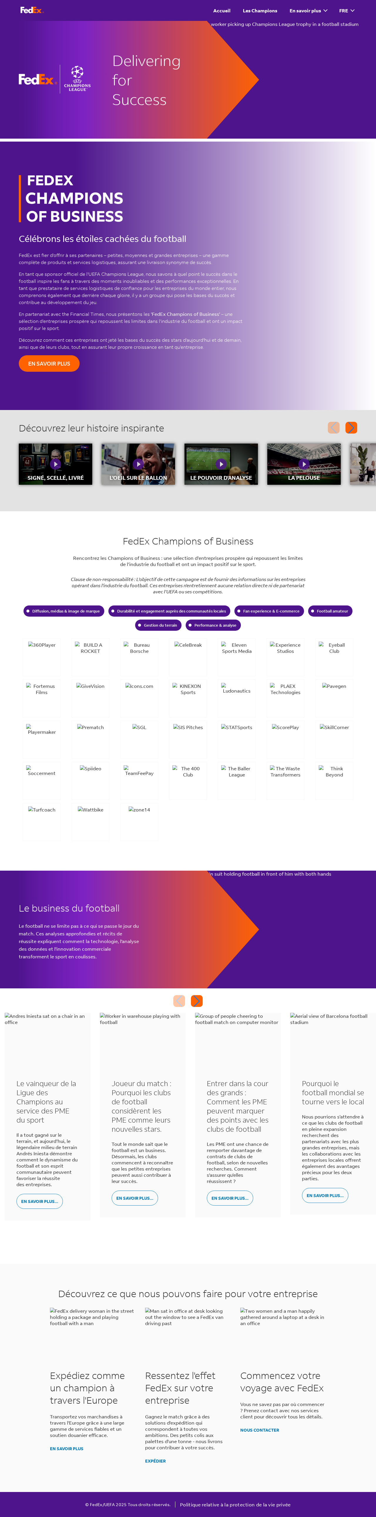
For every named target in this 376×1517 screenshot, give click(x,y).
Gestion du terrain (160, 625)
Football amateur (332, 611)
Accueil (222, 10)
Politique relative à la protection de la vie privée (235, 1504)
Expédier (155, 1461)
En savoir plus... (39, 1201)
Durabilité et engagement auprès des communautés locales (171, 611)
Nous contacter (259, 1430)
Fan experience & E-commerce (271, 611)
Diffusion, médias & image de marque (66, 611)
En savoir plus (305, 10)
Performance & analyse (215, 625)
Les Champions (260, 10)
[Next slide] (351, 428)
